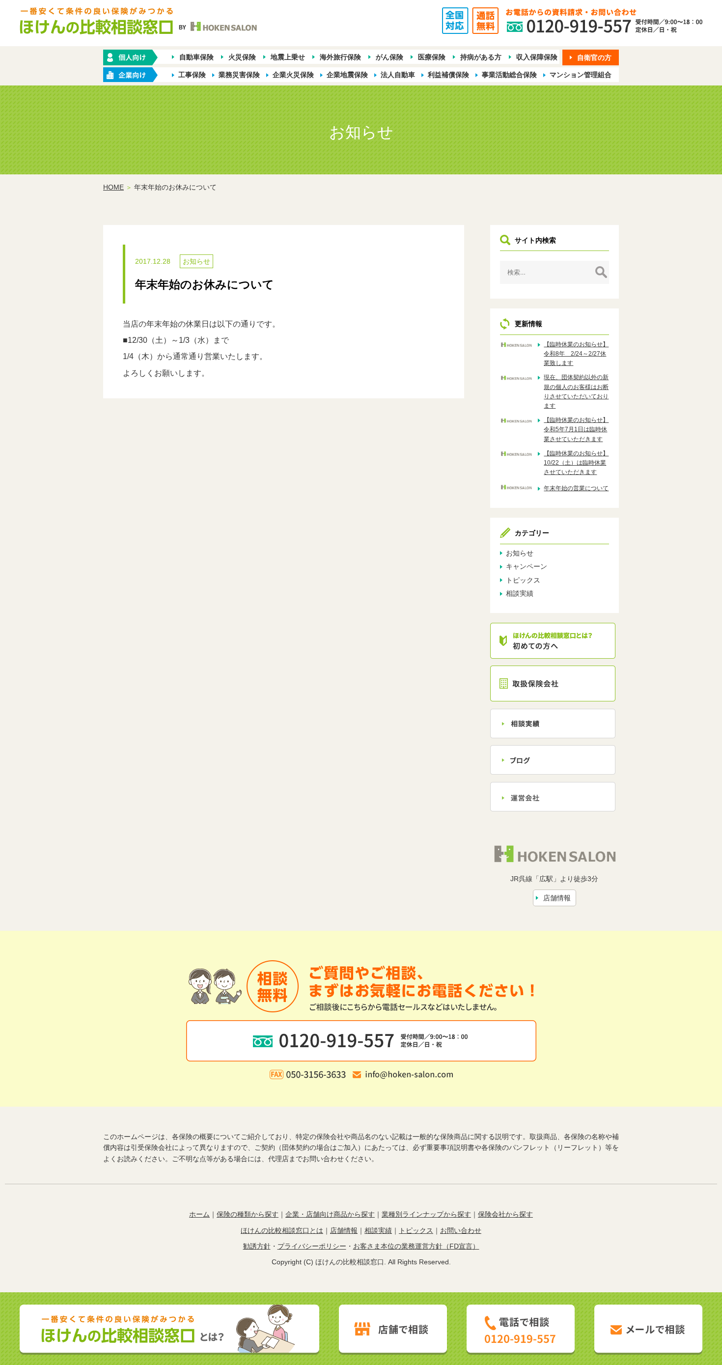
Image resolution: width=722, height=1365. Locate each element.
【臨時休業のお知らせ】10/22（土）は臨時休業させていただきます (576, 462)
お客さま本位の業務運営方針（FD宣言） (416, 1246)
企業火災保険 (293, 75)
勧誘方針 (257, 1246)
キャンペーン (526, 566)
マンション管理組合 (580, 75)
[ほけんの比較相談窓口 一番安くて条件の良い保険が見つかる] (139, 25)
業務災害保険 (239, 75)
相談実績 (519, 593)
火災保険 (242, 57)
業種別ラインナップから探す (426, 1214)
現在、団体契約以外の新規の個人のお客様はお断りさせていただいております (576, 391)
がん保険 (389, 57)
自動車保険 (196, 57)
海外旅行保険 (340, 57)
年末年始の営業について (576, 488)
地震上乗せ (288, 57)
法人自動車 (398, 75)
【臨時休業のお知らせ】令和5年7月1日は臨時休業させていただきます (576, 429)
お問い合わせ (460, 1230)
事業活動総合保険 (509, 75)
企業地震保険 (347, 75)
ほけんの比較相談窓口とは (282, 1230)
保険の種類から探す (247, 1214)
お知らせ (196, 261)
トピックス (523, 580)
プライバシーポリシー (312, 1246)
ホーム (199, 1214)
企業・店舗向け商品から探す (330, 1214)
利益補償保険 (448, 75)
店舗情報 (557, 898)
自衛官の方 (594, 57)
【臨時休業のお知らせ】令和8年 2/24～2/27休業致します (576, 353)
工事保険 (192, 75)
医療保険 (431, 57)
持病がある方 (480, 57)
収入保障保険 (536, 57)
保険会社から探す (505, 1214)
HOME (113, 187)
